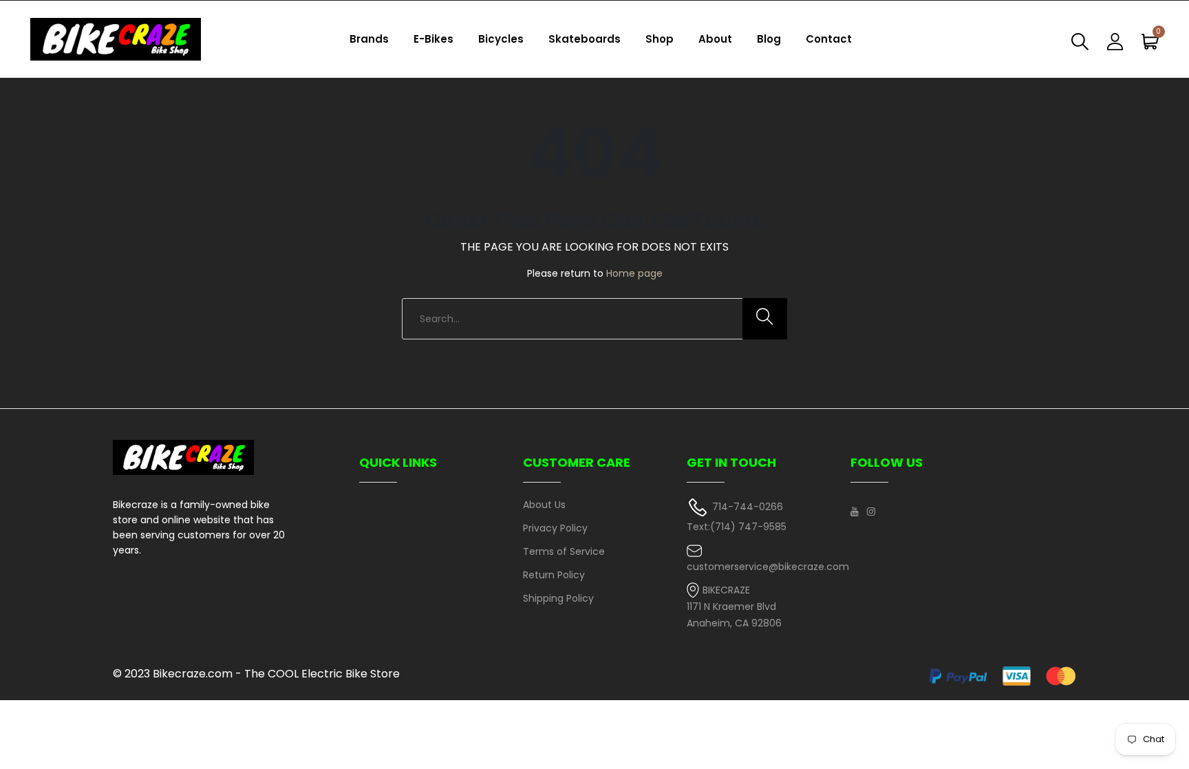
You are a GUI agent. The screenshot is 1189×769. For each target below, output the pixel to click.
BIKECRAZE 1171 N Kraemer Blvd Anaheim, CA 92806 (734, 607)
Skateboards (584, 39)
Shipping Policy (558, 598)
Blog (769, 39)
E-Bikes (433, 39)
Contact (829, 39)
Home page (634, 273)
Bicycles (501, 39)
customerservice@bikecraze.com (768, 566)
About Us (544, 505)
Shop (659, 39)
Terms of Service (564, 551)
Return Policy (554, 575)
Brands (369, 39)
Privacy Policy (555, 528)
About (715, 39)
